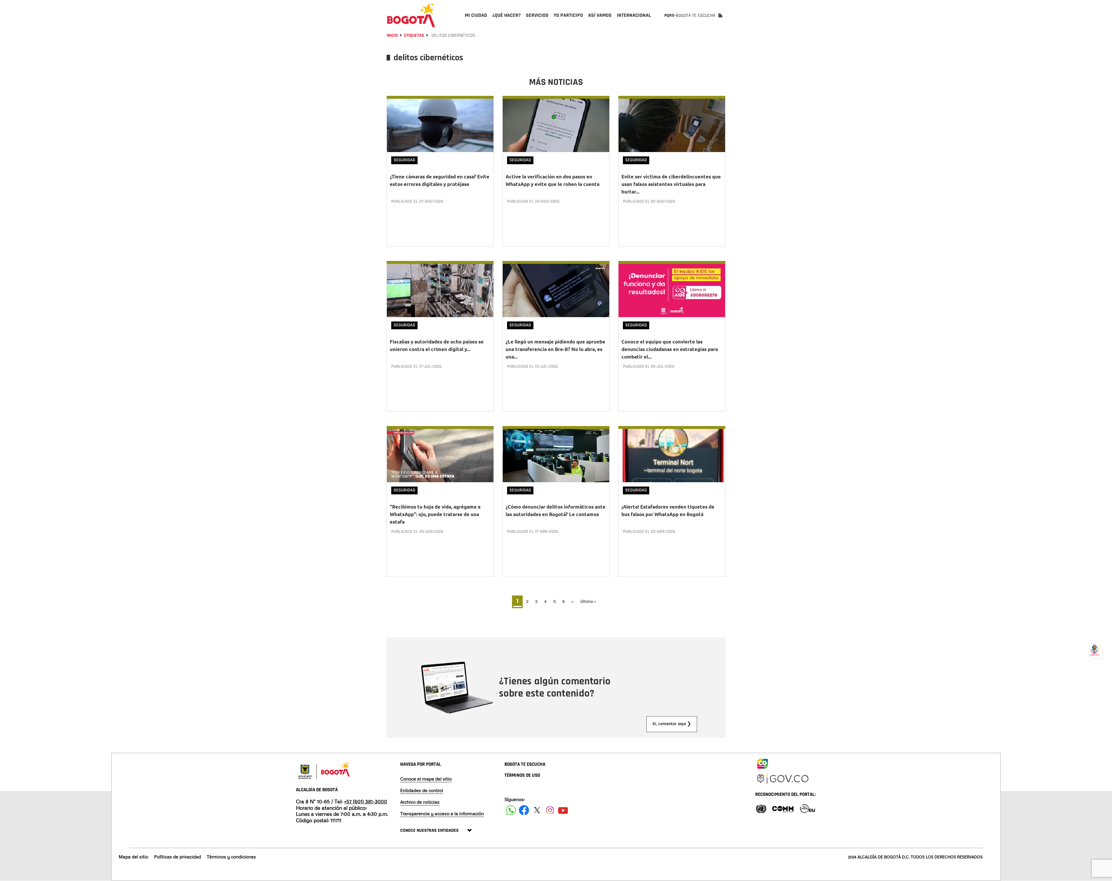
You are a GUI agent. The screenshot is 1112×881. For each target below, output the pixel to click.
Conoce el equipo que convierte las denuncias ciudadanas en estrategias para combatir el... (669, 349)
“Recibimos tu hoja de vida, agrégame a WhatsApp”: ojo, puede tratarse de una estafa (435, 514)
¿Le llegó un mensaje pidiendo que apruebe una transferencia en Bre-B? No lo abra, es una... (555, 349)
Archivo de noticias (420, 802)
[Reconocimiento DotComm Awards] (782, 808)
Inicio (392, 35)
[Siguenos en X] (537, 810)
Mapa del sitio (133, 857)
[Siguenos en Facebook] (511, 810)
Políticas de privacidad (177, 857)
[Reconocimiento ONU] (761, 808)
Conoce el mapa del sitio (426, 779)
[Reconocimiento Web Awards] (807, 808)
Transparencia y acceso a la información (442, 813)
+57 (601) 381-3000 (365, 801)
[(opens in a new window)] (762, 762)
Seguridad (404, 160)
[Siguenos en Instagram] (550, 810)
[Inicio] (411, 15)
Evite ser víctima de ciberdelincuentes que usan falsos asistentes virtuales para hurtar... (671, 184)
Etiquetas (414, 35)
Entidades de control (421, 790)
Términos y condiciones (231, 857)
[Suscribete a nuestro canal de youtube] (563, 810)
